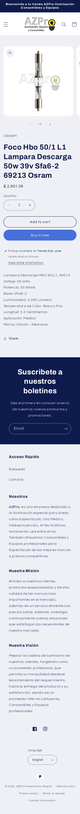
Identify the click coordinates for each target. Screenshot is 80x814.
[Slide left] (30, 124)
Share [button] (13, 338)
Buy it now (40, 235)
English (37, 759)
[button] (6, 24)
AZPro (20, 786)
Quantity (10, 196)
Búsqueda (17, 469)
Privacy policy (28, 793)
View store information (26, 263)
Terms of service (53, 793)
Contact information (42, 800)
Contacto (16, 479)
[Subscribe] (66, 428)
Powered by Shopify (38, 786)
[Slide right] (50, 124)
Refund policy (66, 786)
